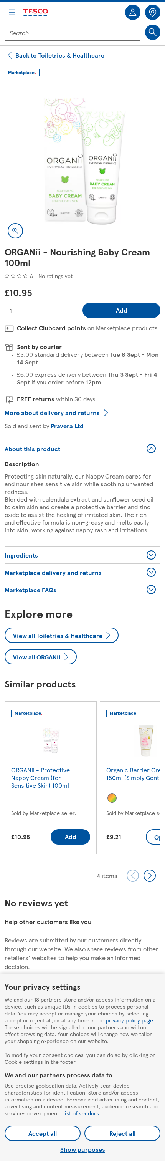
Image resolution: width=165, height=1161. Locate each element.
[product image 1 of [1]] (82, 163)
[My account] (132, 12)
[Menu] (12, 12)
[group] (51, 779)
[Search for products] (152, 32)
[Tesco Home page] (36, 12)
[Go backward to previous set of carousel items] (133, 876)
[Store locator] (152, 12)
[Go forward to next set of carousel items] (150, 876)
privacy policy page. (130, 1020)
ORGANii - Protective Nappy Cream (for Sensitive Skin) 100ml (40, 777)
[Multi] (112, 798)
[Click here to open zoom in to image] (15, 230)
